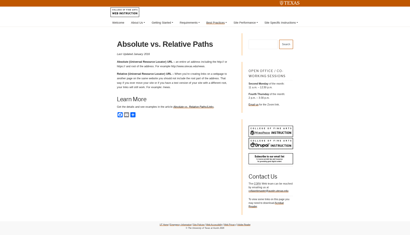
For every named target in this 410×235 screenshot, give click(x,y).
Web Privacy (230, 224)
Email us (253, 104)
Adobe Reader (243, 224)
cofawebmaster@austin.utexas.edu (268, 191)
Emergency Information (181, 224)
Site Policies (199, 224)
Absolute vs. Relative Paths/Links (193, 106)
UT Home (164, 224)
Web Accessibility (214, 224)
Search (286, 44)
